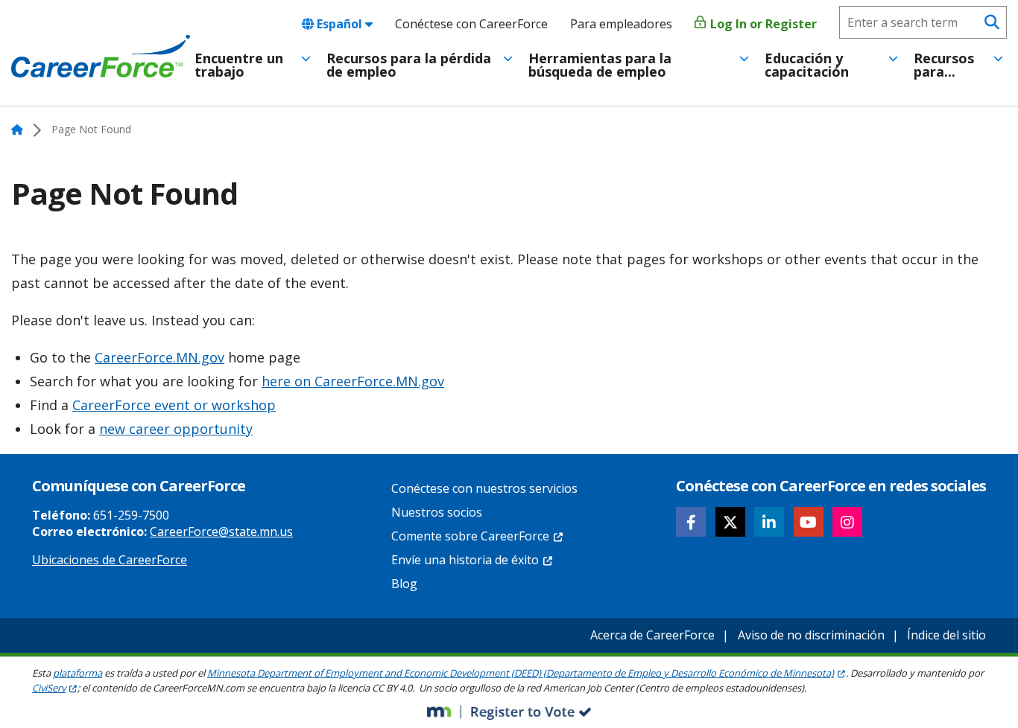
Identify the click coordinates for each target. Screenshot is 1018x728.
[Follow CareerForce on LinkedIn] (769, 522)
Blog (404, 583)
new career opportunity (176, 429)
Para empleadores (621, 24)
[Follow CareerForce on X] (730, 522)
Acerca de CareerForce (652, 635)
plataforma (77, 673)
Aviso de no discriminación (811, 635)
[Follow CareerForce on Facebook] (691, 522)
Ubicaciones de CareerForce (109, 560)
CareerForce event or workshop (174, 405)
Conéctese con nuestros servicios (484, 488)
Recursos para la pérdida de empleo (408, 64)
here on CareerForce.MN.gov (353, 381)
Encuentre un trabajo (239, 64)
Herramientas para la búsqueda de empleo (599, 64)
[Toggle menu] (306, 59)
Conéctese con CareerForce (471, 24)
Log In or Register (762, 24)
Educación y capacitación (807, 64)
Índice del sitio (946, 635)
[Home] (100, 56)
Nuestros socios (436, 512)
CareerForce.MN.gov (159, 357)
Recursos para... (944, 64)
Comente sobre (470, 536)
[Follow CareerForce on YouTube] (808, 522)
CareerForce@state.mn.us (221, 531)
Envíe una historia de (465, 560)
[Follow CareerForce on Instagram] (847, 522)
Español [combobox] (339, 24)
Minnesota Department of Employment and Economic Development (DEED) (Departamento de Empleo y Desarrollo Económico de (520, 673)
